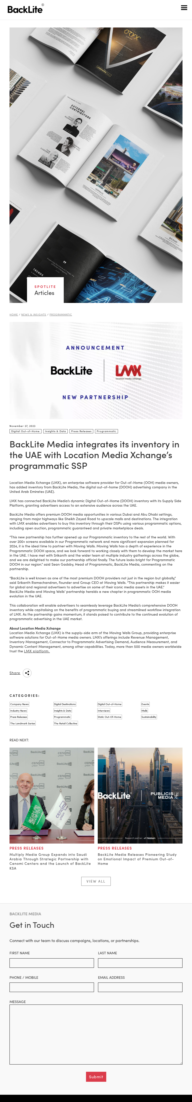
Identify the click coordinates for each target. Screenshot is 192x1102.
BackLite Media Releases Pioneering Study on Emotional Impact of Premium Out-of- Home (137, 859)
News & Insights (33, 314)
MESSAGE (18, 1001)
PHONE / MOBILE (24, 977)
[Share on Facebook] (52, 673)
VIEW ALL (96, 881)
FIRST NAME (20, 953)
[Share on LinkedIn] (40, 673)
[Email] (78, 673)
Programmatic (61, 314)
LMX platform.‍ (37, 651)
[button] (184, 7)
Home (14, 314)
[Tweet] (65, 673)
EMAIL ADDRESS (111, 977)
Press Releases (27, 848)
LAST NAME (107, 953)
